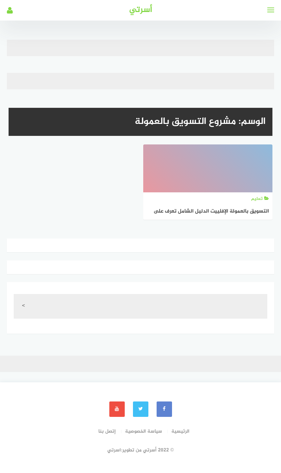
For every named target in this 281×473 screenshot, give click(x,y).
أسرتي (140, 10)
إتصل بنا (107, 431)
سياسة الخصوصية (143, 431)
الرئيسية (180, 431)
